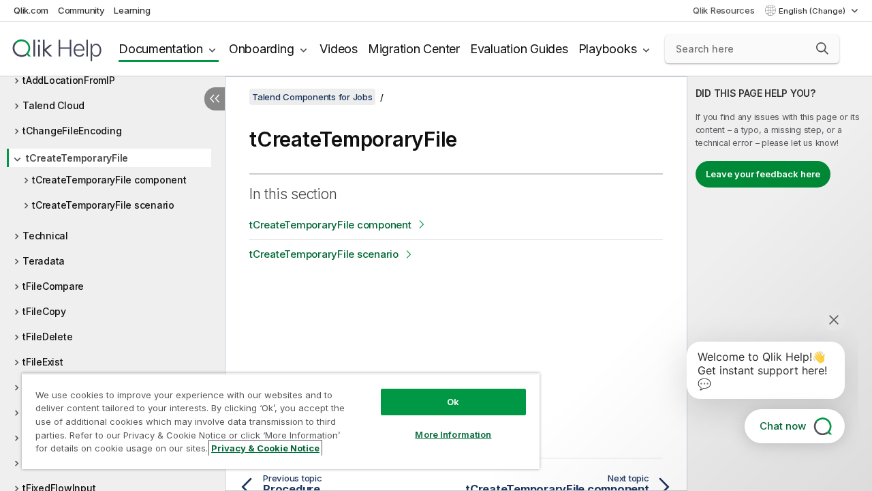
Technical (45, 235)
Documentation (161, 49)
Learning (132, 10)
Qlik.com (31, 10)
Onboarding (261, 49)
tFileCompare (53, 286)
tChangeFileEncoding (71, 130)
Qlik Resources (724, 10)
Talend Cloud (53, 105)
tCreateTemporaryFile (77, 158)
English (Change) (813, 11)
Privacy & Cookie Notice (265, 448)
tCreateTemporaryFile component (109, 179)
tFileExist (42, 362)
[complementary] (779, 283)
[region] (281, 421)
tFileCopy (44, 311)
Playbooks (607, 49)
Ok (453, 401)
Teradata (43, 261)
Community (81, 10)
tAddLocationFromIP (68, 80)
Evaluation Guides (519, 49)
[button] (822, 48)
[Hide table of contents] (214, 98)
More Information (453, 434)
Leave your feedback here (763, 173)
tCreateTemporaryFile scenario (103, 205)
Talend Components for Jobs (312, 96)
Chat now (783, 425)
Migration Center (414, 49)
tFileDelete (47, 336)
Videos (339, 49)
